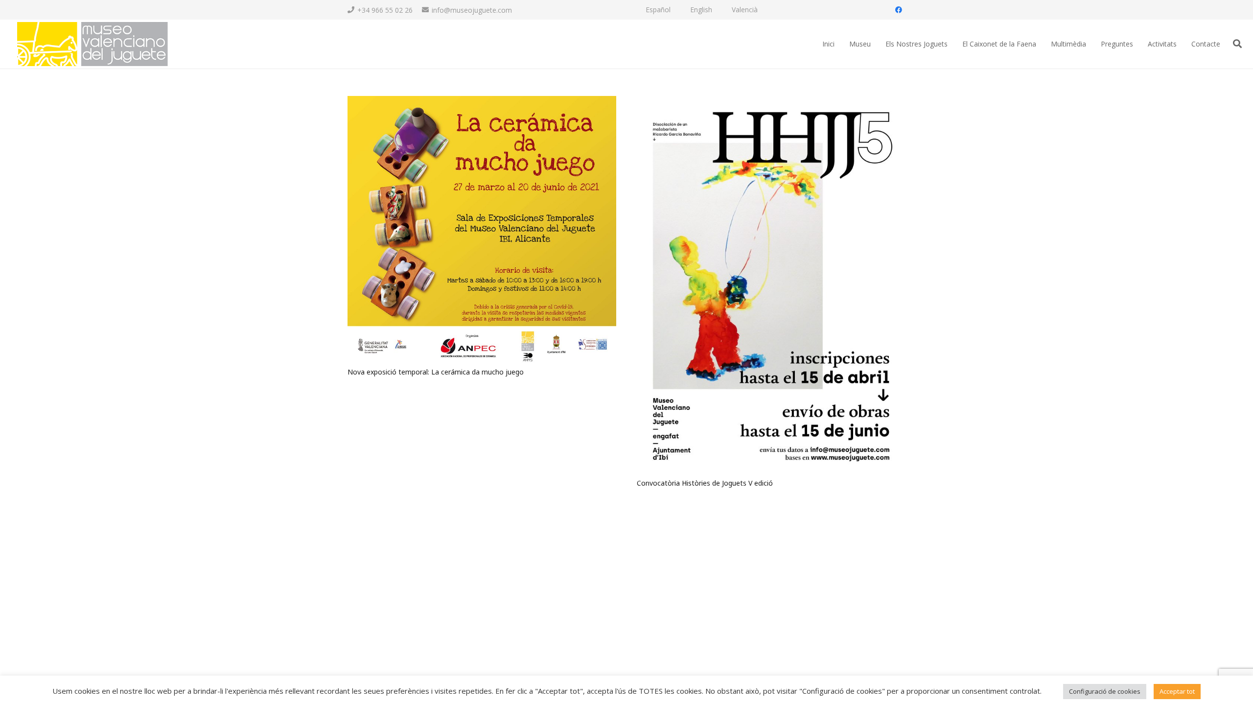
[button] (1237, 43)
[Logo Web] (92, 44)
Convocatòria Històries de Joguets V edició (705, 483)
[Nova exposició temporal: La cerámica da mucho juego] (482, 101)
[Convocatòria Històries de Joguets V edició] (771, 101)
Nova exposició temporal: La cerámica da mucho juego (436, 371)
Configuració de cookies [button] (1104, 691)
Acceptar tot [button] (1177, 691)
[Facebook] (898, 10)
